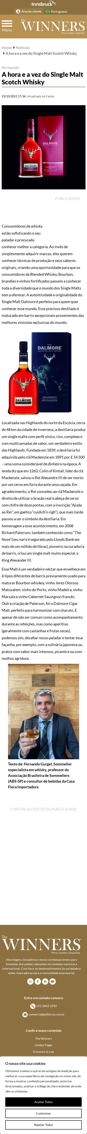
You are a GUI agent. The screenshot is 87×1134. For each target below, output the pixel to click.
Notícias (23, 47)
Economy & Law (43, 1051)
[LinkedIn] (45, 981)
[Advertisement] (69, 217)
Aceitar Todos (43, 1102)
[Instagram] (30, 981)
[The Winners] (53, 26)
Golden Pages (43, 1045)
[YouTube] (52, 981)
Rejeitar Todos (43, 1125)
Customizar (43, 1113)
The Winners (43, 1038)
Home (7, 47)
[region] (43, 1095)
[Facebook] (38, 981)
